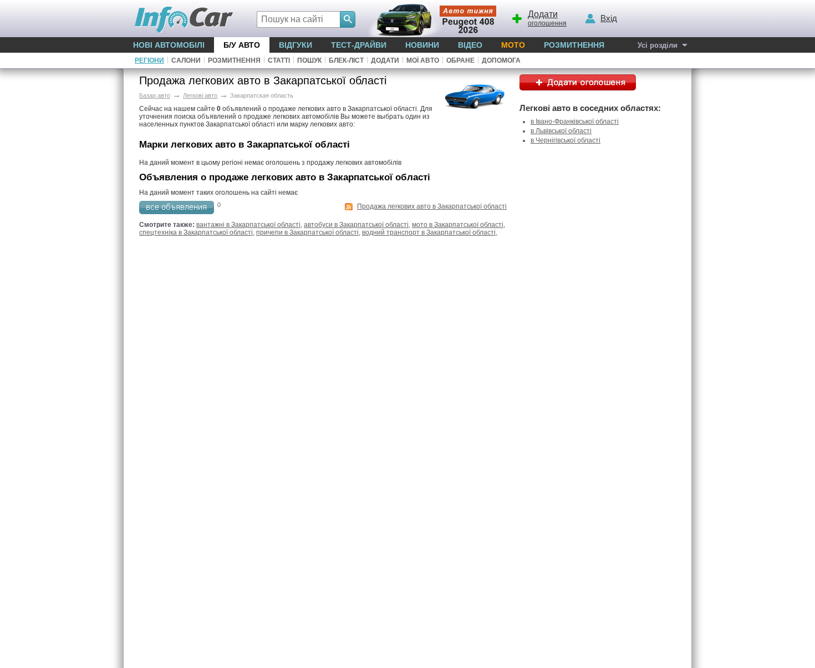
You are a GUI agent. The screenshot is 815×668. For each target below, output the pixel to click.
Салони (186, 60)
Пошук (309, 60)
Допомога (501, 60)
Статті (279, 60)
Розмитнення (574, 45)
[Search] (347, 19)
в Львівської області (561, 131)
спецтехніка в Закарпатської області (196, 232)
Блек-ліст (346, 60)
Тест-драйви (358, 45)
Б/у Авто (241, 45)
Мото (513, 45)
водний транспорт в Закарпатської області (429, 232)
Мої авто (422, 60)
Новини (422, 45)
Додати (385, 60)
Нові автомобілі (169, 45)
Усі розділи (658, 45)
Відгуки (295, 45)
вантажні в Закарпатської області (248, 225)
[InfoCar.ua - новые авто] (184, 20)
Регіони (149, 60)
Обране (460, 60)
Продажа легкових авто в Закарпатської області (432, 206)
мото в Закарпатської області (457, 225)
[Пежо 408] (430, 18)
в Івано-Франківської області (575, 121)
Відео (470, 45)
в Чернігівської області (565, 140)
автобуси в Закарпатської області (356, 225)
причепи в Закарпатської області (307, 232)
